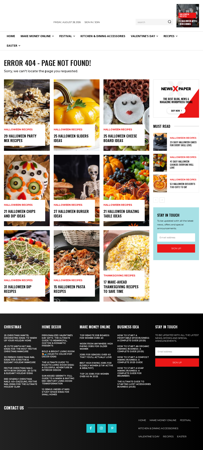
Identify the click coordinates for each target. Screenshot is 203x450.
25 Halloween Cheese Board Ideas (120, 138)
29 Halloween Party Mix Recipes (20, 138)
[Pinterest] (112, 428)
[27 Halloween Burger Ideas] (77, 190)
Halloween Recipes (184, 15)
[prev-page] (155, 200)
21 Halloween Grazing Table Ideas (121, 213)
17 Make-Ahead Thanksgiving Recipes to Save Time (120, 286)
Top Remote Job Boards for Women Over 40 (94, 336)
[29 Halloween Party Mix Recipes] (27, 115)
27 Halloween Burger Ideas (71, 213)
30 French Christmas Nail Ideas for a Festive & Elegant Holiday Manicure (19, 360)
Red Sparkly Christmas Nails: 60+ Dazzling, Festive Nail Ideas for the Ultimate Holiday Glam (20, 383)
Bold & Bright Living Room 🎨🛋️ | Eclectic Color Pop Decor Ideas (58, 354)
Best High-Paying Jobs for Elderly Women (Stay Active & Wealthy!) (96, 365)
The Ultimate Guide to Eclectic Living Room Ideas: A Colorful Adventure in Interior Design (58, 366)
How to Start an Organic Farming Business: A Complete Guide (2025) (133, 349)
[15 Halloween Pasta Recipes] (77, 266)
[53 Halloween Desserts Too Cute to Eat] (160, 183)
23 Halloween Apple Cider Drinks (187, 22)
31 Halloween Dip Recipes (17, 289)
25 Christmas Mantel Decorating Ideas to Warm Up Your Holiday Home (20, 338)
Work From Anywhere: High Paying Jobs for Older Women (96, 346)
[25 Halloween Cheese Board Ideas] (126, 115)
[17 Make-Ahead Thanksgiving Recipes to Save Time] (126, 266)
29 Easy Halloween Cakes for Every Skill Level (183, 143)
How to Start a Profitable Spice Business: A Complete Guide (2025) (133, 338)
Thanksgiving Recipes (119, 275)
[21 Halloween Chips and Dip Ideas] (27, 190)
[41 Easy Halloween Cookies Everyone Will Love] (160, 163)
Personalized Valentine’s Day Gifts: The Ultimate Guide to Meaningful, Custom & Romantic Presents (57, 340)
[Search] (169, 22)
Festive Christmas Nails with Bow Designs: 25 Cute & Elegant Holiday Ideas (20, 371)
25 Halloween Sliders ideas (71, 138)
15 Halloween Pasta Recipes (69, 289)
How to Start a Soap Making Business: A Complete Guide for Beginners (130, 372)
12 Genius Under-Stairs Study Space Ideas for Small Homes (56, 392)
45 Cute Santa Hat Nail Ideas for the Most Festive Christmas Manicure (20, 349)
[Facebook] (90, 428)
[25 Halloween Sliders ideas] (77, 115)
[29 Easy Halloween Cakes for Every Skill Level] (160, 142)
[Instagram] (101, 428)
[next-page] (162, 200)
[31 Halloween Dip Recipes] (27, 266)
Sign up (176, 248)
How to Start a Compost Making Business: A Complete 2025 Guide (133, 360)
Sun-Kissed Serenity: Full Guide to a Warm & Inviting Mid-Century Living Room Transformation (58, 380)
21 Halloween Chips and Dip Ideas (19, 213)
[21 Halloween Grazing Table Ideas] (126, 190)
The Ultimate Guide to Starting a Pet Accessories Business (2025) (134, 384)
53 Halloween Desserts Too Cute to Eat (182, 185)
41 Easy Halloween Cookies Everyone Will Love (181, 164)
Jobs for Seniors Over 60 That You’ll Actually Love (96, 356)
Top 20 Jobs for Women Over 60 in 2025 (94, 375)
